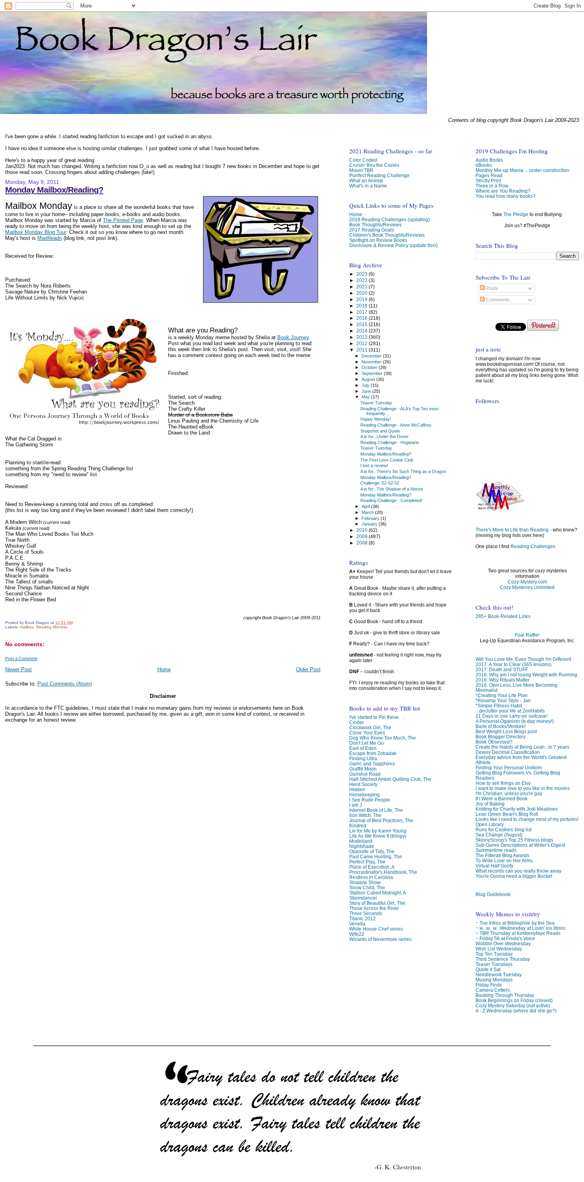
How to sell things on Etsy (503, 783)
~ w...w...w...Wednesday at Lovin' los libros (520, 928)
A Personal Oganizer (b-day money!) (515, 721)
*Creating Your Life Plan (502, 695)
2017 (362, 312)
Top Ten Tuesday (494, 953)
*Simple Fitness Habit (499, 705)
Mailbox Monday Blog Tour (35, 232)
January (370, 523)
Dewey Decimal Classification (508, 752)
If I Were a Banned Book (502, 798)
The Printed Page (123, 220)
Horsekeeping (364, 794)
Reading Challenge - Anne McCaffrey (395, 425)
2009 (362, 536)
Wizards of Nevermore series (380, 939)
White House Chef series (376, 928)
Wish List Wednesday (499, 948)
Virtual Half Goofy (494, 865)
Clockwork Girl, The (370, 727)
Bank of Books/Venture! (501, 726)
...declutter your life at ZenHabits (510, 710)
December (372, 355)
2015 (362, 324)
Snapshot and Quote (380, 431)
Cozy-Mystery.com (527, 582)
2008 (362, 542)
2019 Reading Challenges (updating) (389, 219)
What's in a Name (368, 185)
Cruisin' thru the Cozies (374, 165)
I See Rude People (369, 799)
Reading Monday (52, 627)
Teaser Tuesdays (494, 964)
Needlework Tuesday (499, 974)
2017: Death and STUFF (502, 669)
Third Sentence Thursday (503, 959)
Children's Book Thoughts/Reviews (387, 235)
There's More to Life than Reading (512, 530)
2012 (362, 343)
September (373, 373)
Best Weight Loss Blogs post (506, 731)
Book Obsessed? (494, 741)
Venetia (357, 923)
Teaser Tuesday (376, 402)
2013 (362, 337)
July (366, 385)
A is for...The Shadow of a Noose (391, 489)
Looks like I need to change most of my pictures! (527, 819)
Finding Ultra (363, 758)
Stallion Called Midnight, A (377, 892)
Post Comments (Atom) (64, 684)
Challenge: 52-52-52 (379, 483)
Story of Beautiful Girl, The (377, 903)
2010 (362, 530)
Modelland (360, 841)
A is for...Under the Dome (384, 436)
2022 (362, 280)
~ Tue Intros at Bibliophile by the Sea (515, 922)
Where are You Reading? (503, 190)
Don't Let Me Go (366, 743)
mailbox (27, 627)
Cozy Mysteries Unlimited (527, 587)
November (372, 361)
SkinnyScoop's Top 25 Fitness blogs (514, 839)
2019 (362, 299)
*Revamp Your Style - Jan (503, 700)
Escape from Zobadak (372, 753)
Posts (491, 288)
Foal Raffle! (527, 635)
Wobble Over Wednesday (503, 943)
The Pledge (515, 214)
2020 (362, 293)
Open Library (490, 824)
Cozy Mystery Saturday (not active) (513, 1005)
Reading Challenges (533, 546)
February (371, 518)
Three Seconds (365, 913)
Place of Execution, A (371, 866)
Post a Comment (21, 658)
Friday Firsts (489, 984)
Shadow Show (365, 882)
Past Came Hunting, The (375, 856)
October (370, 367)
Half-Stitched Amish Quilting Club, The (390, 779)
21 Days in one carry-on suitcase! (511, 715)
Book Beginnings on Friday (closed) (514, 1000)
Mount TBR (361, 170)
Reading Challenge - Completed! (391, 500)
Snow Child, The (367, 887)
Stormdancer (363, 897)
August (369, 379)
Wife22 (356, 934)
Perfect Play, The (367, 861)
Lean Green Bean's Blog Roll (507, 814)
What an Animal (366, 180)
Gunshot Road (365, 773)
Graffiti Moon (363, 768)
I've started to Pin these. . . (377, 717)
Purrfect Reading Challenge (379, 175)
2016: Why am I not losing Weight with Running (526, 674)
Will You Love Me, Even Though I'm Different (523, 659)
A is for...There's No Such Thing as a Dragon (403, 471)
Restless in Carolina (371, 877)
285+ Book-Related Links (503, 616)
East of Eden (363, 748)
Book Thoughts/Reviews (375, 224)
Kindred (357, 825)
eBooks (484, 165)
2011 (362, 349)
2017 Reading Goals (371, 229)
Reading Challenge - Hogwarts (389, 442)
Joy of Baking (490, 803)
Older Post (308, 669)
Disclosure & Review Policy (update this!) (393, 245)
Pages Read (489, 175)
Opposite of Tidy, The (371, 851)
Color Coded (363, 159)
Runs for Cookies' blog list (504, 829)
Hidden (357, 789)
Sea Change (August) (499, 834)
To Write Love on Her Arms (504, 860)
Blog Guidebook (493, 894)
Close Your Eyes (367, 732)
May (366, 396)
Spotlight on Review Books (378, 240)
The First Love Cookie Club (386, 460)
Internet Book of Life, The (376, 810)
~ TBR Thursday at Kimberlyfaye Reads (518, 933)
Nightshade (361, 846)
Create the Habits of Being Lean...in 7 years (522, 746)
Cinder (356, 722)
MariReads (49, 238)
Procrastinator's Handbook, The (383, 872)
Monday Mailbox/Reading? (54, 189)
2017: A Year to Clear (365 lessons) (513, 664)
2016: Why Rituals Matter (503, 679)
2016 (362, 318)
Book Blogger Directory (501, 736)
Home (164, 669)
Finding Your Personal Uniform (509, 767)
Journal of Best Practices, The (381, 820)
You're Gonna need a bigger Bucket (514, 876)
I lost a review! (374, 465)
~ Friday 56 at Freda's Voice (505, 938)
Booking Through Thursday (505, 995)
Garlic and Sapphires (372, 763)
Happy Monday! (375, 419)
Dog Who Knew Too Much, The (382, 737)
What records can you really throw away (518, 870)
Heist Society (363, 784)
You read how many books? (506, 196)
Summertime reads (496, 850)
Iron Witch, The (365, 815)
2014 (362, 330)
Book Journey (293, 337)
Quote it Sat (488, 969)
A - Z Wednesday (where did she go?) (516, 1010)
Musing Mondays (494, 979)
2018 (362, 305)
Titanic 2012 (362, 918)
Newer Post (18, 669)
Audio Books (489, 159)
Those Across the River (374, 908)
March (368, 512)
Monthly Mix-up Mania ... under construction (522, 170)
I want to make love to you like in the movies (523, 788)
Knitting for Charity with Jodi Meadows (517, 808)
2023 (362, 273)
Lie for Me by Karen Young (377, 830)
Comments (497, 300)
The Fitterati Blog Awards (502, 855)
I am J (355, 804)
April (366, 506)
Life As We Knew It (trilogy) (377, 835)
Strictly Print (488, 180)
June (367, 391)
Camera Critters (493, 990)
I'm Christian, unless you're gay (509, 793)
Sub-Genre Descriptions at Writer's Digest (520, 845)
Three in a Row (492, 185)
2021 (362, 286)
